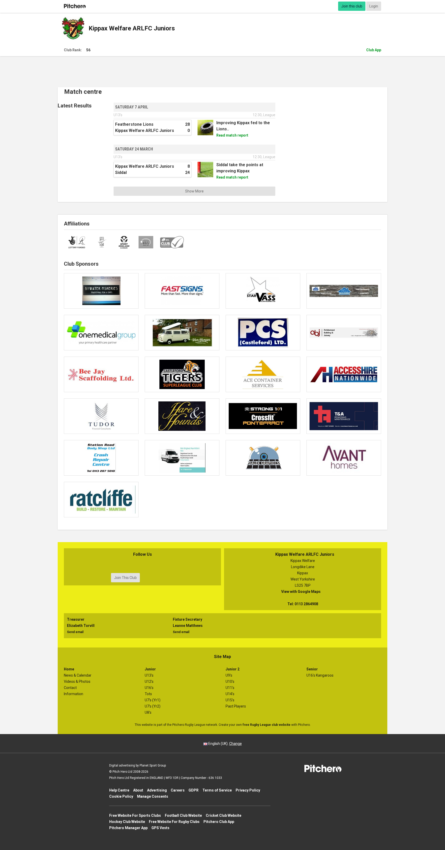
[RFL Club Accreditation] (172, 242)
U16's (149, 688)
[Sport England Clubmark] (124, 242)
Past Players (236, 706)
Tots (148, 694)
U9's (229, 675)
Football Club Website (183, 815)
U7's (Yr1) (152, 700)
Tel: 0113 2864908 (302, 604)
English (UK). (225, 744)
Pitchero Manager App (128, 828)
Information (73, 694)
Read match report (234, 135)
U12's (149, 681)
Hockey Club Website (127, 822)
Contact (70, 688)
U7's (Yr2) (152, 706)
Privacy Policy (248, 790)
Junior (150, 669)
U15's (230, 700)
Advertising (157, 790)
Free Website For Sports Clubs (135, 815)
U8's (148, 712)
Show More (194, 191)
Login (373, 6)
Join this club (351, 6)
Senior (312, 669)
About (138, 790)
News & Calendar (77, 675)
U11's (230, 688)
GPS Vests (160, 828)
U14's (230, 694)
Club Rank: (77, 50)
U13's (149, 675)
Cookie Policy (121, 796)
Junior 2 (232, 669)
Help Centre (119, 790)
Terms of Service (217, 790)
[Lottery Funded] (77, 242)
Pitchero (75, 6)
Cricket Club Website (223, 815)
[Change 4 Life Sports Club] (146, 242)
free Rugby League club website (266, 725)
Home (69, 669)
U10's (230, 681)
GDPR (194, 790)
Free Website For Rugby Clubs (174, 822)
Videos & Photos (77, 681)
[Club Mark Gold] (102, 242)
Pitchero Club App (218, 822)
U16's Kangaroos (319, 675)
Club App (373, 50)
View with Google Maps (302, 592)
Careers (178, 790)
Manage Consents (152, 796)
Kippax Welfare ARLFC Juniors (132, 28)
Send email (75, 632)
